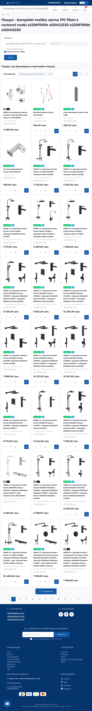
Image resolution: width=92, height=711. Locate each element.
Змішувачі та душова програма (71, 659)
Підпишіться (61, 634)
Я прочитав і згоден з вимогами (47, 639)
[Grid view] (75, 74)
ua (83, 3)
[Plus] (45, 131)
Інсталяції (64, 652)
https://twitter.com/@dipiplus (66, 614)
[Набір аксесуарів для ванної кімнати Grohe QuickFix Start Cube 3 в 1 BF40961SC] (16, 93)
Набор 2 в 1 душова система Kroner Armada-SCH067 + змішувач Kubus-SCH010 (75, 171)
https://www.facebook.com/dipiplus (61, 614)
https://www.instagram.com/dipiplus (71, 614)
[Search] (47, 8)
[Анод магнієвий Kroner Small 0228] (76, 93)
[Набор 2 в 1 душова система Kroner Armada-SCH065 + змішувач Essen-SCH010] (46, 150)
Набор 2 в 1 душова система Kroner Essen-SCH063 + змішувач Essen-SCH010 (75, 231)
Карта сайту (11, 664)
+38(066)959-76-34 (15, 616)
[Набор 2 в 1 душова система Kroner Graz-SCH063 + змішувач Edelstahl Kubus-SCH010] (16, 209)
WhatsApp (67, 685)
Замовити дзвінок (70, 3)
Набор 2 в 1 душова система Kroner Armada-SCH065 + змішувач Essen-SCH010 (45, 171)
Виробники (11, 666)
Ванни (63, 657)
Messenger (67, 688)
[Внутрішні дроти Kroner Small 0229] (46, 93)
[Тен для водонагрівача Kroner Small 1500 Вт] (16, 150)
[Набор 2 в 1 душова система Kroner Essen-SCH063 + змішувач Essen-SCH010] (76, 209)
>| (78, 599)
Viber (65, 682)
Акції (8, 669)
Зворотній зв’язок (13, 659)
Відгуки (9, 654)
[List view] (80, 74)
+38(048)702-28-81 (15, 620)
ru (86, 3)
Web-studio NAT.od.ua (49, 704)
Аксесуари (64, 654)
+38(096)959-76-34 (15, 613)
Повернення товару (14, 661)
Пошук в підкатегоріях (15, 49)
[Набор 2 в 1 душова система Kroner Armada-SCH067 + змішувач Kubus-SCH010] (76, 150)
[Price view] (86, 74)
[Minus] (35, 131)
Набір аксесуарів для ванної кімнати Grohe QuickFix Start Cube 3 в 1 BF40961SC (15, 115)
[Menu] (3, 3)
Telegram (67, 678)
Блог (8, 652)
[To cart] (56, 131)
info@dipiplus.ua (14, 683)
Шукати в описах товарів (16, 52)
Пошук (10, 58)
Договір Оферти (45, 639)
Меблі (63, 661)
